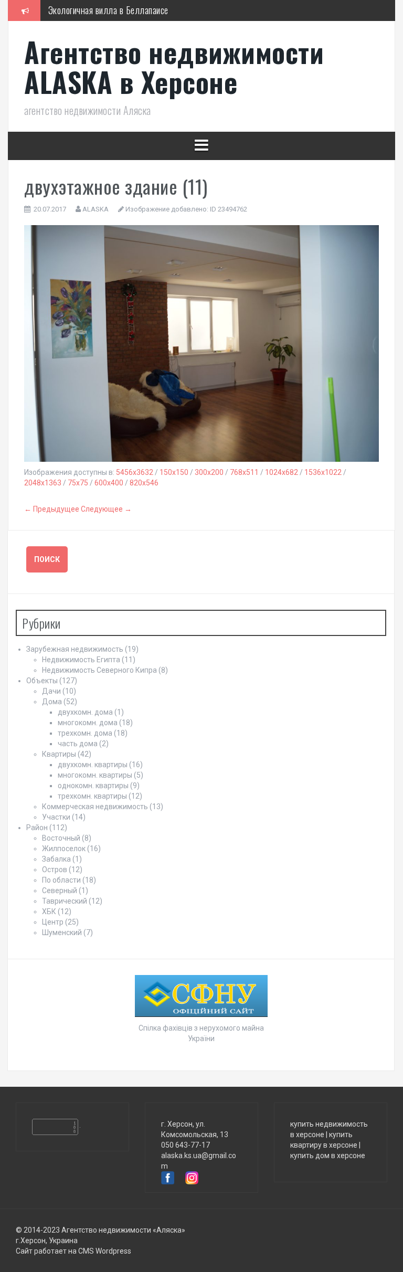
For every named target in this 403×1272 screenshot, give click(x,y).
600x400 (108, 483)
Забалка (56, 859)
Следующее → (106, 509)
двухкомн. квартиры (93, 764)
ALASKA (95, 209)
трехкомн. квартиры (92, 796)
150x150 (174, 472)
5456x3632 (134, 472)
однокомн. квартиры (93, 785)
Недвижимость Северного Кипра (99, 670)
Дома (52, 701)
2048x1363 (42, 483)
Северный (59, 890)
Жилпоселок (64, 848)
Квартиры (59, 754)
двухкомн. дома (85, 712)
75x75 (78, 483)
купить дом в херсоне (327, 1155)
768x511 (244, 472)
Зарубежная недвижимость (74, 649)
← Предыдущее (51, 509)
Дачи (51, 691)
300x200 (209, 472)
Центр (52, 922)
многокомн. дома (88, 722)
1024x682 (281, 472)
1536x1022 (323, 472)
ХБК (49, 911)
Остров (54, 869)
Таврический (64, 901)
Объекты (42, 680)
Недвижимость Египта (81, 659)
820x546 (144, 483)
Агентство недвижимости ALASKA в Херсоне (174, 66)
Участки (56, 817)
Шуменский (62, 932)
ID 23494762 (228, 209)
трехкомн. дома (85, 733)
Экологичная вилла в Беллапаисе (108, 10)
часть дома (78, 743)
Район (37, 827)
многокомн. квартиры (95, 775)
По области (61, 880)
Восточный (61, 838)
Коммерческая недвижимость (95, 806)
